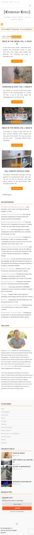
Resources (4, 443)
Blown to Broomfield (22, 466)
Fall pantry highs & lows (17, 171)
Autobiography (5, 412)
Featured (3, 424)
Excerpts (3, 421)
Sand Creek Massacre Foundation (10, 305)
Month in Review (6, 430)
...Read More (17, 61)
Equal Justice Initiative (7, 269)
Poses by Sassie (19, 453)
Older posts (8, 195)
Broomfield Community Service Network (12, 207)
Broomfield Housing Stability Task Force (12, 222)
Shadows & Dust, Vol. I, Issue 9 (17, 87)
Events (3, 418)
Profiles (3, 440)
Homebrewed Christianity (8, 274)
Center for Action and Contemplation (11, 237)
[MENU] (2, 24)
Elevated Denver (6, 259)
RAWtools (4, 300)
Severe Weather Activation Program (11, 312)
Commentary (4, 415)
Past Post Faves (5, 437)
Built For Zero (5, 229)
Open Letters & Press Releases (10, 433)
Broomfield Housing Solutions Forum (11, 214)
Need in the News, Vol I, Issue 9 (17, 128)
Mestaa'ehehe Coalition (7, 281)
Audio (2, 409)
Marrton (9, 350)
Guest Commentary (6, 427)
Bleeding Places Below (22, 481)
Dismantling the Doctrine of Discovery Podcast (14, 247)
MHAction (4, 287)
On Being (3, 294)
